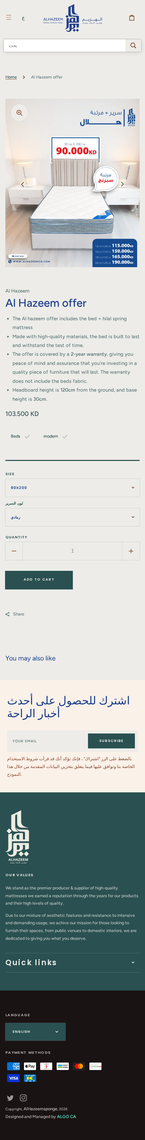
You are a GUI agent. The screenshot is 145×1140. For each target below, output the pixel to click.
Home (11, 76)
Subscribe (111, 740)
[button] (9, 17)
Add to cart (39, 579)
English (21, 1031)
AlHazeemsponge (40, 1108)
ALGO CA (66, 1116)
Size (9, 473)
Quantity (16, 537)
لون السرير (14, 503)
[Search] (133, 45)
